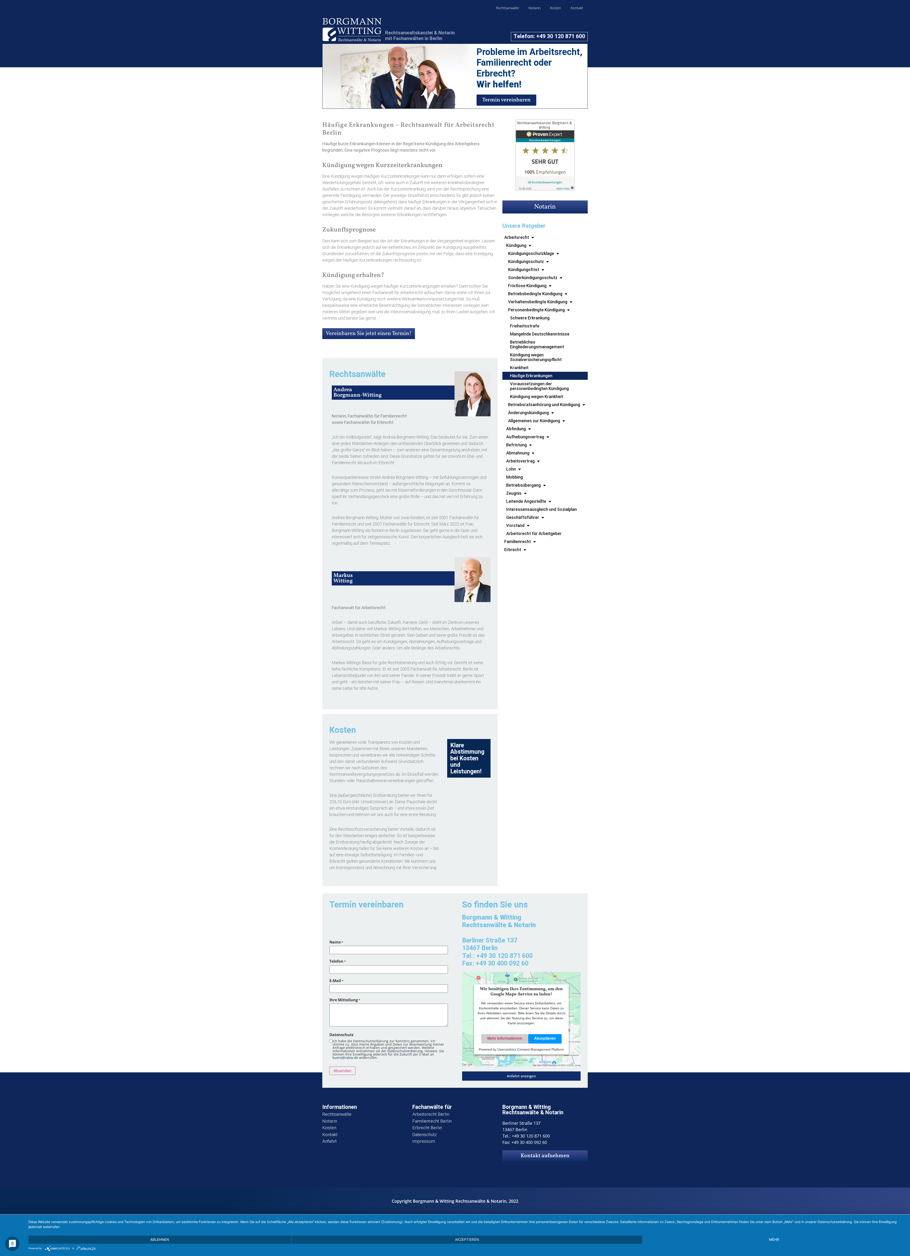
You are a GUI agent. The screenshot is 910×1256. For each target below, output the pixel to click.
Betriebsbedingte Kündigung (535, 293)
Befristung (516, 444)
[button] (521, 1076)
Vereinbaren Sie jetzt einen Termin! (368, 333)
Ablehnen (159, 1239)
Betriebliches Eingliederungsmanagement (537, 344)
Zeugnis (514, 493)
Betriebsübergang (523, 485)
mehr (774, 1239)
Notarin (534, 7)
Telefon (337, 961)
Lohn (511, 469)
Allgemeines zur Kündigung (534, 420)
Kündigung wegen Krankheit (536, 396)
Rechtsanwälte (507, 7)
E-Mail (336, 981)
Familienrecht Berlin (432, 1121)
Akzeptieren (545, 1039)
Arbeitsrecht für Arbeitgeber (534, 533)
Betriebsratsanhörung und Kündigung (544, 404)
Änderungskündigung (528, 412)
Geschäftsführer (522, 517)
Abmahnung (517, 452)
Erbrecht (512, 549)
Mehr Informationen (504, 1039)
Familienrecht (517, 541)
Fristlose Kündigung (527, 285)
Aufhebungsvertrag (525, 436)
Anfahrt (329, 1141)
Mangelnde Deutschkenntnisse (539, 333)
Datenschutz (424, 1134)
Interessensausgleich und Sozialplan (541, 509)
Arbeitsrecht (516, 237)
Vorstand (515, 525)
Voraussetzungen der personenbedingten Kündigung (539, 386)
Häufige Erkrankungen (531, 375)
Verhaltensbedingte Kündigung (537, 301)
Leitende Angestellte (526, 501)
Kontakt (577, 7)
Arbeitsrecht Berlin (430, 1114)
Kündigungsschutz (526, 261)
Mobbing (514, 477)
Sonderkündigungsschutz (532, 277)
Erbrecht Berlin (427, 1127)
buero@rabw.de (345, 1057)
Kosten (555, 7)
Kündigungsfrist (523, 269)
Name (336, 942)
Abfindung (516, 428)
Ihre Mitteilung (344, 1000)
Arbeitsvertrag (520, 460)
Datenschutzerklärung (405, 1051)
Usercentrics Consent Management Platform (530, 1049)
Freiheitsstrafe (524, 325)
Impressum (423, 1141)
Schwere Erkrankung (530, 317)
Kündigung (516, 245)
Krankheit (519, 367)
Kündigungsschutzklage (531, 253)
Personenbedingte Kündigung (536, 309)
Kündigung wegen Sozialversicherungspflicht (536, 357)
